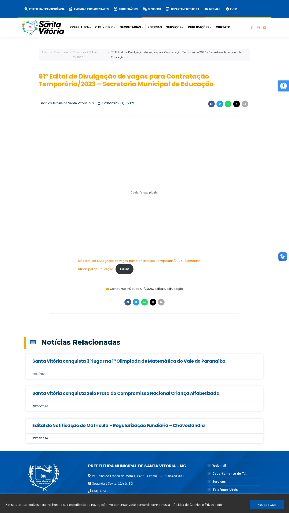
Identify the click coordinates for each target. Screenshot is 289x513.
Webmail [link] (219, 465)
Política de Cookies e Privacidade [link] (197, 505)
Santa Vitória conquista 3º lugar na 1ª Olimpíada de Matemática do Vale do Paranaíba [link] (129, 361)
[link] (283, 85)
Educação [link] (175, 289)
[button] (68, 6)
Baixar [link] (124, 269)
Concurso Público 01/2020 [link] (85, 55)
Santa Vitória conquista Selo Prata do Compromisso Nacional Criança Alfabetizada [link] (125, 393)
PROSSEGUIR (267, 505)
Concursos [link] (61, 52)
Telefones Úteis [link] (225, 489)
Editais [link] (160, 289)
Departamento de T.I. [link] (229, 473)
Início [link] (45, 52)
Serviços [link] (219, 481)
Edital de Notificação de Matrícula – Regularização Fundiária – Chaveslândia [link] (118, 425)
